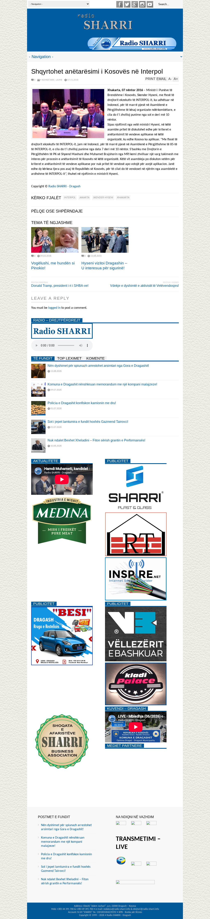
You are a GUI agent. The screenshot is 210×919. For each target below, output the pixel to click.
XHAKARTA (123, 197)
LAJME (59, 80)
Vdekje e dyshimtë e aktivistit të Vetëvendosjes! (144, 285)
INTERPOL (70, 197)
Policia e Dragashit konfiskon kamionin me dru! (82, 403)
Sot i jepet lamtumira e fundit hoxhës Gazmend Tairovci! (88, 421)
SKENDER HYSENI (103, 197)
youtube (150, 4)
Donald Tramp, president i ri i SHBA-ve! (59, 285)
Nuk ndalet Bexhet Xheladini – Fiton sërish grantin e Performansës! (96, 440)
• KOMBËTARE (47, 80)
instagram (142, 4)
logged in (54, 308)
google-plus (134, 4)
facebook (119, 4)
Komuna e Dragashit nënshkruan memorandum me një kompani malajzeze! (102, 384)
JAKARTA (84, 197)
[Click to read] (54, 240)
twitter (127, 4)
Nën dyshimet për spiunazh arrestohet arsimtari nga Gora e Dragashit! (98, 365)
